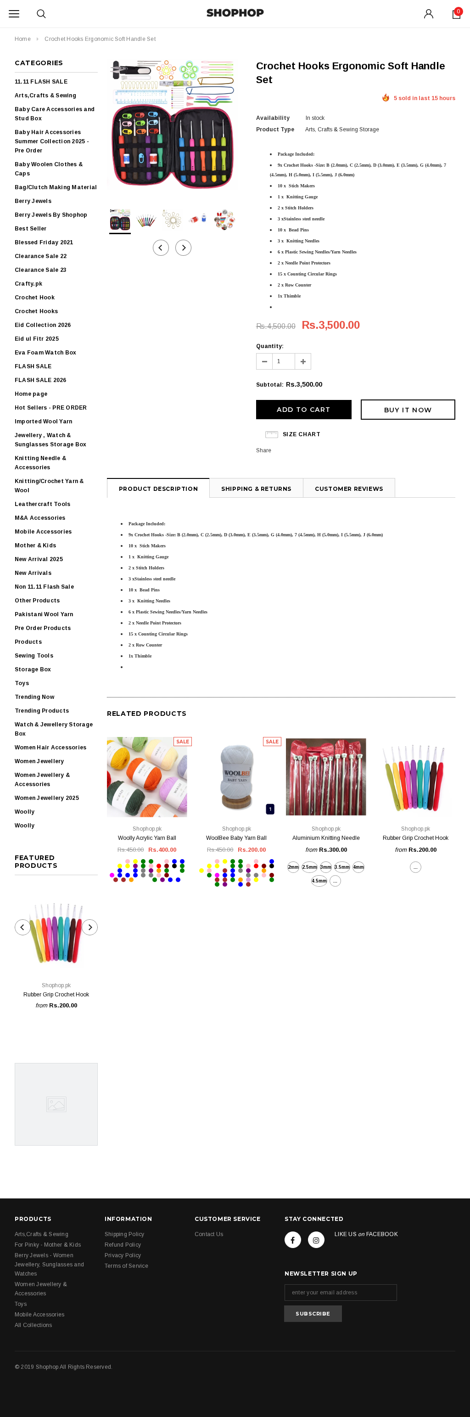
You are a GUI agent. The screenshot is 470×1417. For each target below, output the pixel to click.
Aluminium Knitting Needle (326, 838)
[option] (172, 126)
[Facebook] (293, 1239)
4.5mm (319, 880)
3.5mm (342, 867)
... (335, 880)
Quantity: (270, 346)
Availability (273, 118)
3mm (325, 867)
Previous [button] (161, 248)
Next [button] (183, 248)
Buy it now (408, 410)
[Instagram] (316, 1239)
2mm (293, 867)
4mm (358, 867)
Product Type (275, 129)
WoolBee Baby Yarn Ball (236, 838)
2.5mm (309, 867)
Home (23, 39)
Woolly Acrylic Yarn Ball (147, 838)
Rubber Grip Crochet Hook (56, 994)
